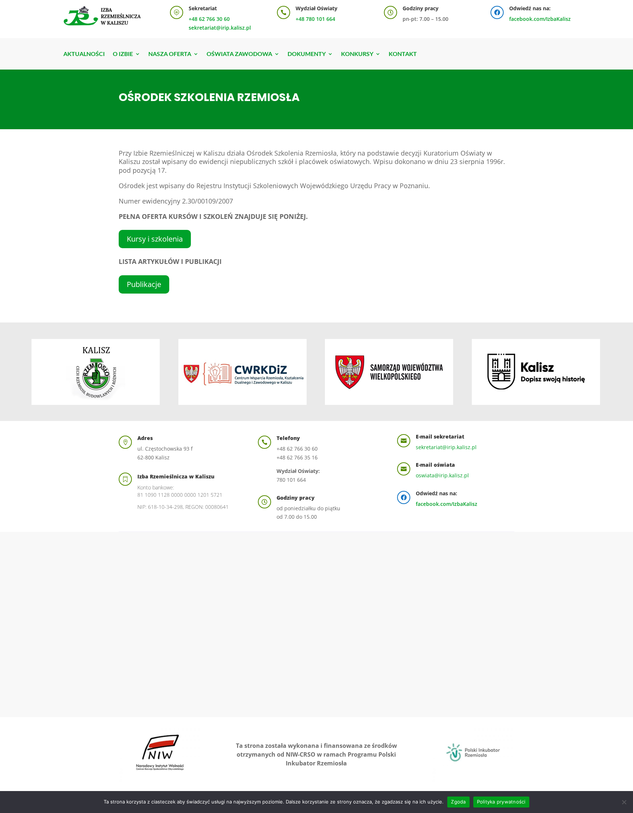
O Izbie (123, 54)
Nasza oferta (169, 54)
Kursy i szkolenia (155, 239)
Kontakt (403, 54)
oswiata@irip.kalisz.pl (442, 475)
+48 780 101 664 (315, 18)
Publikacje (144, 284)
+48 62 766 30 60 (209, 18)
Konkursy (357, 54)
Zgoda (458, 802)
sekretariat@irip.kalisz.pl (220, 27)
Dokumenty (307, 54)
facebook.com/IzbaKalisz (540, 18)
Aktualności (84, 54)
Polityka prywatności (501, 802)
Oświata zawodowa (239, 54)
